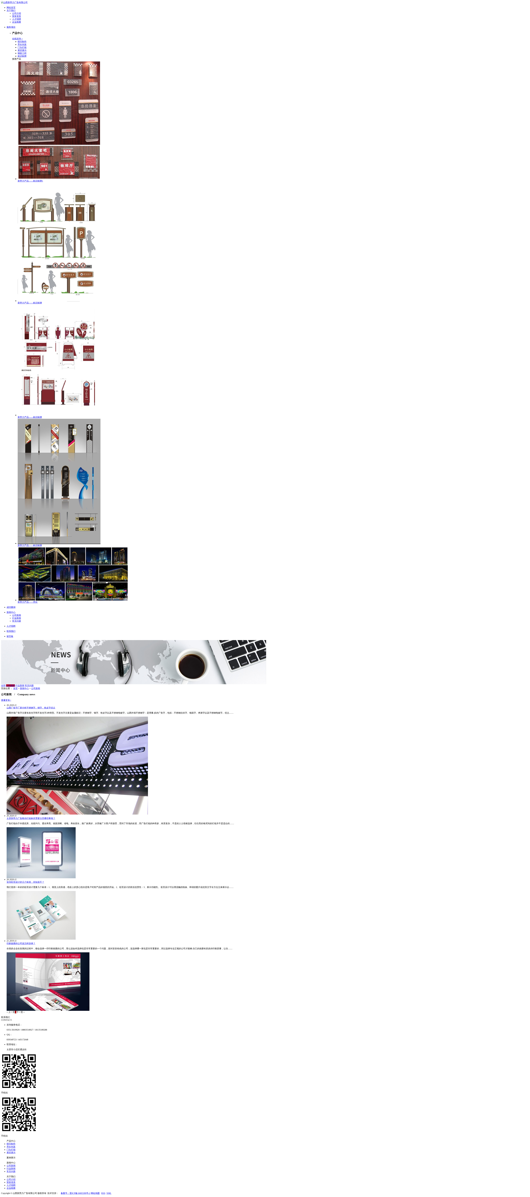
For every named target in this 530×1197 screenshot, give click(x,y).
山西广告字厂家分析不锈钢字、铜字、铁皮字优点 (31, 708)
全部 (3, 685)
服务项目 (11, 27)
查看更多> (6, 700)
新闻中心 (11, 612)
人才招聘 (16, 19)
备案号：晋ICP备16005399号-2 (75, 1193)
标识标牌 (22, 56)
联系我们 (11, 631)
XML (108, 1193)
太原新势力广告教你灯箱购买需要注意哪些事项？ (31, 818)
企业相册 (16, 22)
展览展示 (22, 50)
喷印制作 (22, 41)
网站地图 (95, 1193)
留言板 (10, 636)
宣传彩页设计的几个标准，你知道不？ (25, 882)
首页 (15, 688)
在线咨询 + (17, 39)
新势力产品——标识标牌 (30, 303)
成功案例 (11, 607)
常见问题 (16, 621)
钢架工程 (22, 53)
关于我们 (11, 10)
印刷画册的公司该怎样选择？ (21, 943)
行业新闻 (16, 618)
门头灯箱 (22, 47)
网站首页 (11, 7)
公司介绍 (16, 13)
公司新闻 (16, 615)
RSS (103, 1193)
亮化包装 (22, 44)
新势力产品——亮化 (28, 602)
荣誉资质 (16, 16)
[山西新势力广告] (14, 2)
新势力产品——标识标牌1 (30, 181)
